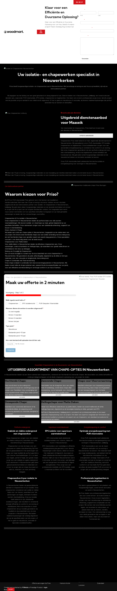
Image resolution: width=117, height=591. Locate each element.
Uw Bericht (84, 36)
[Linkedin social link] (56, 29)
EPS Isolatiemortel (28, 303)
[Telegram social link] (61, 29)
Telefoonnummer (86, 28)
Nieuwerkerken (57, 86)
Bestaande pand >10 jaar (17, 336)
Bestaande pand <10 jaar (17, 332)
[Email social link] (51, 29)
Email (82, 19)
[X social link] (48, 29)
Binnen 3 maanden (15, 315)
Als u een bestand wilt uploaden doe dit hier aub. (23, 340)
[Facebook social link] (46, 29)
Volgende (10, 350)
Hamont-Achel (65, 583)
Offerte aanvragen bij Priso (41, 583)
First (81, 15)
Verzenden (85, 58)
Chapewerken (13, 303)
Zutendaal (100, 583)
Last (99, 15)
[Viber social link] (64, 29)
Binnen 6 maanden (15, 318)
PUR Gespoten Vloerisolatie (48, 303)
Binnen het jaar (14, 321)
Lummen (82, 585)
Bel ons (40, 31)
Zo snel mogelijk (14, 311)
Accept (11, 589)
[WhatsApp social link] (59, 29)
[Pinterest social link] (54, 29)
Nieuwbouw (13, 329)
